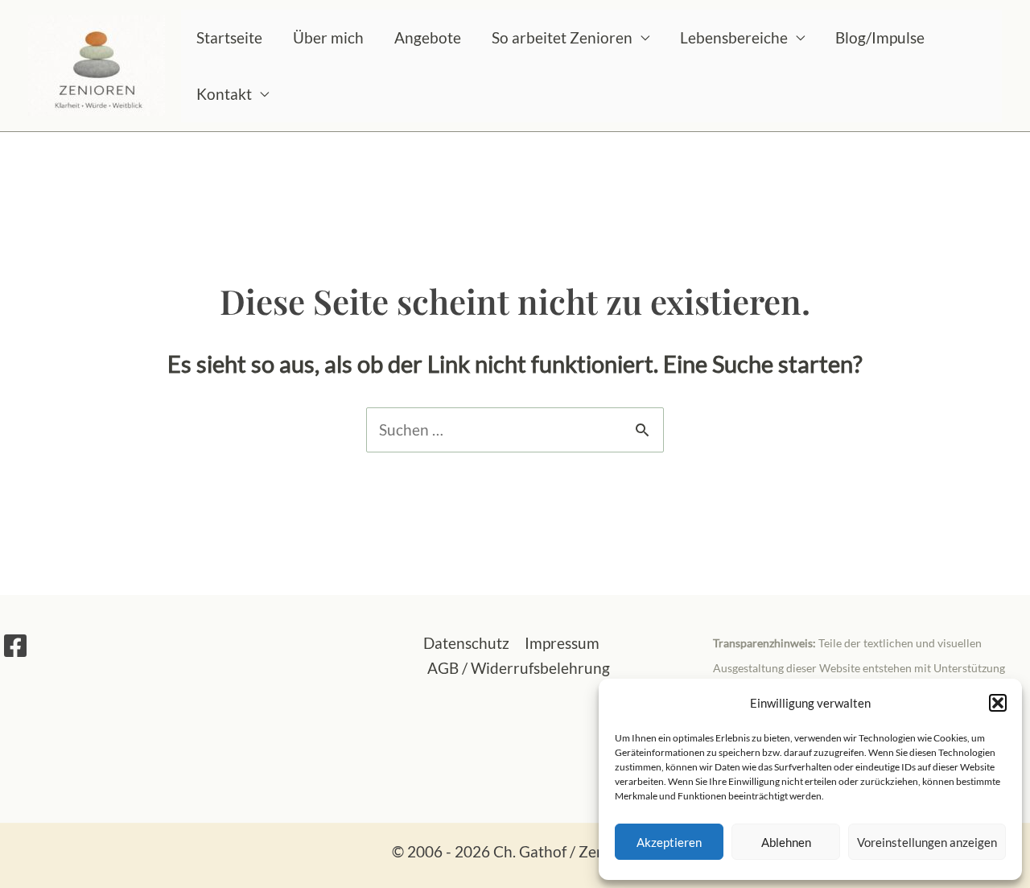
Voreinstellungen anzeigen (927, 842)
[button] (998, 703)
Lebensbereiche (734, 37)
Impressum (562, 643)
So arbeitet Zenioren (562, 37)
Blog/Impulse (880, 37)
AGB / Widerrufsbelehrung (518, 668)
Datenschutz (466, 643)
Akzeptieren (669, 842)
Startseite (229, 37)
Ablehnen (786, 842)
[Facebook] (15, 646)
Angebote (427, 37)
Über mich (328, 37)
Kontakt (224, 94)
